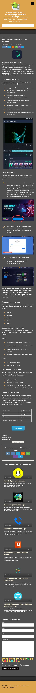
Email (4, 628)
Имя (3, 622)
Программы (19, 44)
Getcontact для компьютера (15, 529)
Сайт (3, 634)
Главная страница (6, 37)
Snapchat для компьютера (14, 481)
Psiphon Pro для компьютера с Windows (16, 553)
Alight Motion (18, 428)
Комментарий (6, 640)
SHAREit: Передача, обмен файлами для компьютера (18, 605)
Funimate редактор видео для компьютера (16, 579)
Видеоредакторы (18, 442)
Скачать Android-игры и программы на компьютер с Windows (15, 14)
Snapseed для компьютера (14, 505)
